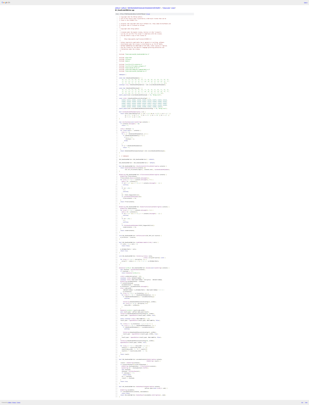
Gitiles (9, 402)
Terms (18, 402)
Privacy (14, 402)
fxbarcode (166, 8)
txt (302, 402)
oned (173, 8)
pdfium (117, 8)
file (148, 14)
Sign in (305, 2)
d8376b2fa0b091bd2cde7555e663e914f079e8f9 (144, 8)
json (306, 402)
